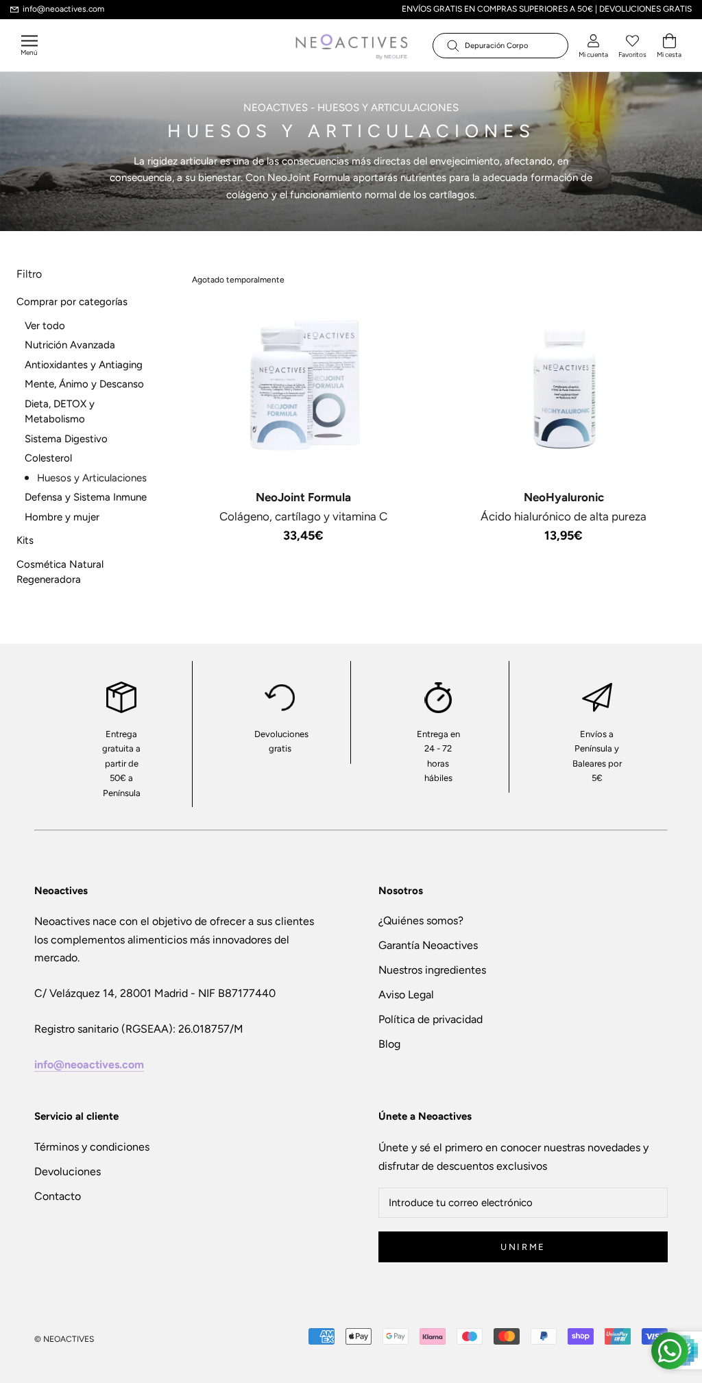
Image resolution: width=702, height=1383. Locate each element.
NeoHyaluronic (564, 497)
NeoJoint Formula (303, 497)
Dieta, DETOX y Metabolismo (60, 412)
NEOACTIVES (275, 107)
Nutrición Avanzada (70, 345)
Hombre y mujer (62, 517)
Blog (389, 1043)
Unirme (523, 1247)
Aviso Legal (406, 994)
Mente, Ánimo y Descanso (84, 384)
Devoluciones (67, 1171)
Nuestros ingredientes (432, 969)
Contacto (57, 1196)
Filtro (29, 273)
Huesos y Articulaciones (92, 478)
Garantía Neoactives (428, 945)
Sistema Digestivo (66, 439)
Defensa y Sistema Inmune (86, 497)
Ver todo (45, 326)
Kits (25, 540)
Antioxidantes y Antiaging (84, 365)
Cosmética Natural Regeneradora (60, 572)
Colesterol (48, 458)
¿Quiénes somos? (420, 920)
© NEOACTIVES (64, 1339)
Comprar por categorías (72, 302)
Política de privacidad (430, 1019)
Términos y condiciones (91, 1146)
